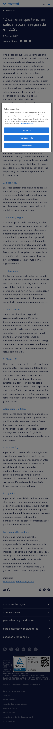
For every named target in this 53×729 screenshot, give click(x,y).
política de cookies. (27, 123)
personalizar (26, 130)
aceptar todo (26, 145)
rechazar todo (26, 138)
